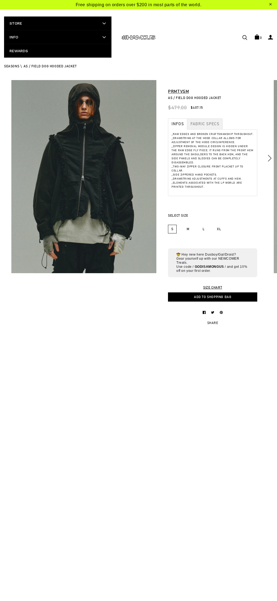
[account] (270, 37)
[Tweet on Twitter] (213, 312)
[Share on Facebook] (205, 312)
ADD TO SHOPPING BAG (212, 297)
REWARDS (18, 51)
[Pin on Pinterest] (221, 312)
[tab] (177, 124)
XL (219, 229)
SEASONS (11, 66)
